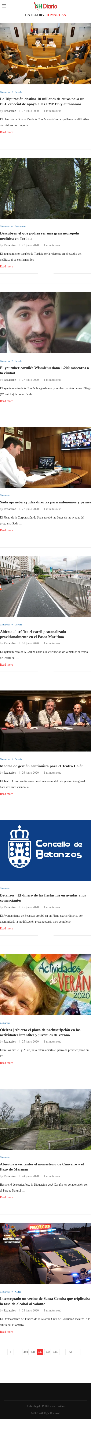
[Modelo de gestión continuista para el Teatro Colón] (45, 721)
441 (33, 1352)
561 (70, 1352)
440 (25, 1352)
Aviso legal (33, 1406)
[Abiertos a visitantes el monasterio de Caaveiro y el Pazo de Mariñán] (45, 1119)
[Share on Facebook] (44, 139)
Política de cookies (53, 1406)
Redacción (10, 110)
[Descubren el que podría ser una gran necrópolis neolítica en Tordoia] (45, 188)
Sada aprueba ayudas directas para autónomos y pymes (45, 502)
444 (55, 1352)
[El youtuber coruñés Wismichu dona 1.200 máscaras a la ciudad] (45, 322)
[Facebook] (44, 1392)
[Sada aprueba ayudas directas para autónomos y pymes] (45, 457)
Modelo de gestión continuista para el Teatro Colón (42, 766)
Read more (6, 132)
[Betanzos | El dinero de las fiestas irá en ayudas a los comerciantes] (45, 850)
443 (48, 1352)
